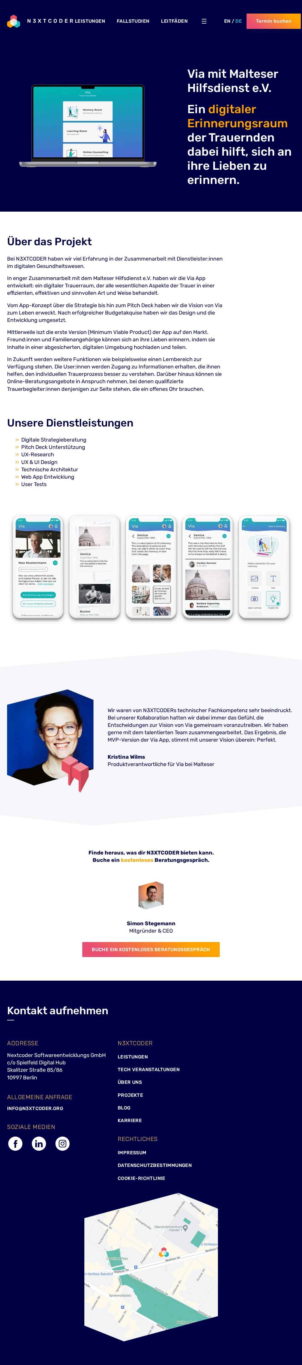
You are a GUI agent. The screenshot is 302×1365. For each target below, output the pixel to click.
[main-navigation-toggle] (204, 21)
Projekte (130, 1095)
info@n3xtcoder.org (35, 1108)
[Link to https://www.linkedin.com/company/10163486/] (39, 1150)
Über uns (130, 1082)
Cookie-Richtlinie (141, 1178)
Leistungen (133, 1057)
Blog (124, 1108)
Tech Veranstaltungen (149, 1069)
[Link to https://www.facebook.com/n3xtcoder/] (15, 1150)
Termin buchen (273, 21)
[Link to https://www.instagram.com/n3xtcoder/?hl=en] (62, 1150)
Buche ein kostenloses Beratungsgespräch (151, 949)
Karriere (130, 1120)
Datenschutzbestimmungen (155, 1165)
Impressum (132, 1152)
